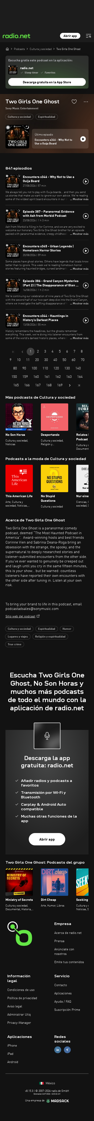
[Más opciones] (86, 102)
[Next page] (69, 385)
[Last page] (79, 385)
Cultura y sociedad (19, 117)
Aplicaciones (63, 993)
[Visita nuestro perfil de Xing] (67, 1050)
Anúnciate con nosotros (64, 952)
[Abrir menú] (88, 36)
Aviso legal (14, 1006)
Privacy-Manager (19, 1022)
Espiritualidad (46, 117)
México (50, 1083)
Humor (67, 629)
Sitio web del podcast (20, 616)
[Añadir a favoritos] (74, 101)
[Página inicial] (7, 49)
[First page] (13, 351)
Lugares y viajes (18, 636)
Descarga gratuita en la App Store (47, 82)
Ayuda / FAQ (62, 1001)
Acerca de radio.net (68, 933)
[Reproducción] (83, 139)
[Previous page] (22, 351)
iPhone (12, 1045)
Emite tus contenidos (69, 962)
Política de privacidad (22, 998)
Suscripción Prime (67, 1009)
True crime (14, 644)
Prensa (59, 941)
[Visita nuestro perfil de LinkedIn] (58, 1050)
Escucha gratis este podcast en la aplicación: (40, 60)
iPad (10, 1054)
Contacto (60, 985)
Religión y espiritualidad (50, 636)
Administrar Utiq (19, 1014)
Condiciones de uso (20, 990)
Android (12, 1062)
